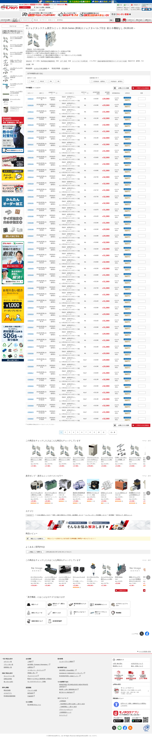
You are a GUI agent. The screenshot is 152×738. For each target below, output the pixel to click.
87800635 (31, 386)
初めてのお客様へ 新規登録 (43, 7)
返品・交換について (137, 666)
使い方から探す (8, 681)
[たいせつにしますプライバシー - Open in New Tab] (146, 728)
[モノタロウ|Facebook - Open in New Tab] (125, 729)
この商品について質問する (35, 551)
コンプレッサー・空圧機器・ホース (96, 515)
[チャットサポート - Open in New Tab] (127, 7)
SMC (27, 25)
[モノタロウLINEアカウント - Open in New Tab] (119, 729)
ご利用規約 (62, 701)
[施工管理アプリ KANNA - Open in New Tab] (13, 268)
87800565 (31, 340)
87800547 (31, 327)
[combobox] (71, 20)
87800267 (31, 144)
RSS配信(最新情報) (9, 696)
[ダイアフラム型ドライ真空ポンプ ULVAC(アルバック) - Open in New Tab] (51, 485)
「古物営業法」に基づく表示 (68, 706)
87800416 (31, 242)
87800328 (31, 183)
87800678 (31, 412)
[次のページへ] (148, 458)
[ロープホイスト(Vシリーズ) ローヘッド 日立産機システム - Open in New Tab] (37, 569)
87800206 (31, 105)
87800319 (31, 177)
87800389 (31, 223)
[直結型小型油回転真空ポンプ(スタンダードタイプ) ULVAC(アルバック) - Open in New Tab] (79, 485)
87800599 (31, 360)
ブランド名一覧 (8, 664)
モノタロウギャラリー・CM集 (37, 681)
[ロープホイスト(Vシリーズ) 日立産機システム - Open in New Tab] (93, 569)
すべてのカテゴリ (25, 20)
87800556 (31, 334)
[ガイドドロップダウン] (135, 8)
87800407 (31, 236)
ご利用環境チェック (65, 712)
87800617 (31, 373)
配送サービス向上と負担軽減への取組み (40, 678)
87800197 (31, 99)
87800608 (31, 366)
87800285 (31, 157)
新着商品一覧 (8, 667)
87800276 (31, 151)
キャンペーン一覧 (9, 676)
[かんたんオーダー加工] (13, 238)
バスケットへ (122, 590)
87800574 (31, 347)
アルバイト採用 (32, 690)
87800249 (31, 131)
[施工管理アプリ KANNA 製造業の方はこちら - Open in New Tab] (13, 283)
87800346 (31, 197)
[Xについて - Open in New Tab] (114, 729)
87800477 (31, 281)
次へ (112, 432)
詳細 (111, 20)
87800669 (31, 405)
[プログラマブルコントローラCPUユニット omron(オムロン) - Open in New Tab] (93, 450)
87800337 (31, 190)
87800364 (31, 210)
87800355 (31, 203)
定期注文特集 (8, 679)
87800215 (31, 112)
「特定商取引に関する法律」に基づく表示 (72, 704)
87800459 (31, 268)
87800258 (31, 138)
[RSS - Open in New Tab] (130, 729)
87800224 (31, 118)
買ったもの (139, 20)
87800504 (31, 301)
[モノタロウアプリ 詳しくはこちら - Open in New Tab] (131, 713)
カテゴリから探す (5, 20)
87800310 (31, 170)
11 (103, 432)
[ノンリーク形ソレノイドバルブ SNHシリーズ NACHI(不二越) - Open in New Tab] (51, 569)
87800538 (31, 321)
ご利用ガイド (120, 659)
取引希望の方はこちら (34, 704)
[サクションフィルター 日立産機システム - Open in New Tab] (79, 569)
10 (98, 432)
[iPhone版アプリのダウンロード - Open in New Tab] (121, 720)
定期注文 (33, 10)
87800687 (31, 419)
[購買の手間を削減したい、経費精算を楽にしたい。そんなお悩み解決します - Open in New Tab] (88, 525)
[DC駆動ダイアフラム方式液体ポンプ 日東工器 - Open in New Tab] (135, 485)
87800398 (31, 229)
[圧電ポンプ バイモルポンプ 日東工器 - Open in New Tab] (107, 485)
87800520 (31, 308)
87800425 (31, 249)
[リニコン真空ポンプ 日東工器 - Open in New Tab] (121, 485)
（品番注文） (15, 20)
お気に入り (148, 20)
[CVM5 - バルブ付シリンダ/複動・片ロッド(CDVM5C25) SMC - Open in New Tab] (121, 450)
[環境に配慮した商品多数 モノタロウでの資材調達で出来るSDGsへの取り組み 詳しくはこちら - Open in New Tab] (13, 361)
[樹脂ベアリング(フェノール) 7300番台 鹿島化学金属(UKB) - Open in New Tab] (135, 569)
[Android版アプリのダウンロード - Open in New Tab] (140, 720)
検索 (117, 20)
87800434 (31, 255)
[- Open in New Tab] (119, 675)
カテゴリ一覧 (8, 661)
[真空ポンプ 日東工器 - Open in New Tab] (65, 485)
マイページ (22, 10)
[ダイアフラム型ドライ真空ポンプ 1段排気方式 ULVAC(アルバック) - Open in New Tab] (37, 485)
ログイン (25, 7)
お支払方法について (137, 663)
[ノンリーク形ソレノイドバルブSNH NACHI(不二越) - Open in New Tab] (65, 569)
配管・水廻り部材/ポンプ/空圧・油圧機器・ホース (68, 515)
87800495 (31, 294)
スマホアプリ (8, 693)
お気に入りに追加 (123, 88)
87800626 (31, 379)
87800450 (31, 262)
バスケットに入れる (143, 88)
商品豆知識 (7, 690)
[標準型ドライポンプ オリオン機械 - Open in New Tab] (93, 485)
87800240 (31, 125)
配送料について (117, 666)
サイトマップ (63, 715)
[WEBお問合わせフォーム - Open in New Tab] (119, 7)
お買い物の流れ (117, 663)
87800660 (31, 399)
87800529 (31, 314)
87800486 (31, 288)
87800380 (31, 216)
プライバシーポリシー (66, 709)
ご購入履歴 (41, 10)
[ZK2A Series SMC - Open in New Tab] (121, 569)
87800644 (31, 392)
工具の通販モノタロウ (44, 515)
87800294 (31, 164)
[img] (9, 7)
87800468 (31, 275)
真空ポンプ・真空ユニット (124, 515)
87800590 (31, 353)
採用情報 (28, 687)
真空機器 (111, 515)
